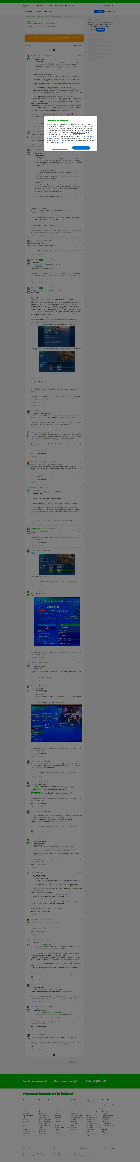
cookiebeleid (90, 136)
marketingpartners (79, 132)
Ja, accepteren (81, 148)
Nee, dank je (60, 148)
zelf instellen (61, 142)
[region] (70, 133)
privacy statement (54, 138)
